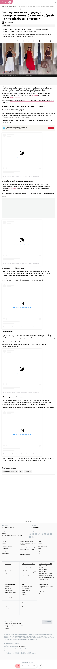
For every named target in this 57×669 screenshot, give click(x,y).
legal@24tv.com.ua (21, 646)
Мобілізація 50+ (43, 569)
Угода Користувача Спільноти (27, 549)
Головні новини (8, 566)
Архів (39, 548)
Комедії (24, 592)
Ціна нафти (7, 586)
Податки (7, 595)
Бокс (23, 604)
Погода (6, 576)
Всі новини (8, 564)
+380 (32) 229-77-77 (12, 645)
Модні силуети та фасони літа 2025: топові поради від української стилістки (28, 101)
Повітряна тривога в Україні (29, 572)
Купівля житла (8, 606)
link (30, 534)
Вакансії (40, 543)
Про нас (4, 541)
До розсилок (47, 621)
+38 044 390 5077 (34, 527)
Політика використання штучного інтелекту (28, 544)
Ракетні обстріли (26, 566)
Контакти (40, 541)
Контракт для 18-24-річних (45, 573)
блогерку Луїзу (15, 97)
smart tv (25, 653)
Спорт (23, 603)
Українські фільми (26, 588)
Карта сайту (41, 551)
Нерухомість (8, 603)
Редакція (4, 543)
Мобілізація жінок (43, 571)
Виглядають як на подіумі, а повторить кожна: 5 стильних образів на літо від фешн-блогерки (37, 6)
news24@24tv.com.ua (8, 527)
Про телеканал (5, 548)
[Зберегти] (50, 41)
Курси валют (8, 588)
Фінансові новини (9, 590)
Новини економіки (10, 584)
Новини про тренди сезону (11, 6)
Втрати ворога (25, 578)
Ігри (39, 553)
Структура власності (42, 546)
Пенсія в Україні (8, 598)
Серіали (24, 594)
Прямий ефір (8, 570)
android (8, 653)
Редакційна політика (7, 546)
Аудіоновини (8, 574)
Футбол (24, 606)
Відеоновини (8, 572)
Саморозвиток (42, 593)
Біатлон (24, 610)
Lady (3, 6)
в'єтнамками (12, 188)
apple (16, 653)
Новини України (8, 568)
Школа (40, 589)
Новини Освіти (43, 584)
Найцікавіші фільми (27, 586)
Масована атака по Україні (28, 574)
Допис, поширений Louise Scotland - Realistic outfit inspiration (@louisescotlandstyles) (23, 176)
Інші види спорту (26, 613)
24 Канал (34, 95)
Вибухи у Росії (25, 576)
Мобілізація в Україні (45, 564)
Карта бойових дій (26, 568)
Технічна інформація (25, 554)
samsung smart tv (33, 653)
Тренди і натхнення (9, 608)
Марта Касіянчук (9, 22)
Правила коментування (25, 552)
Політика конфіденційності (26, 541)
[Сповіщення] (55, 2)
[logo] (9, 2)
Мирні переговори (26, 570)
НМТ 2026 (41, 591)
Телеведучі (4, 551)
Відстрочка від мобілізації (45, 575)
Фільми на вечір (26, 590)
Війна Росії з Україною (28, 564)
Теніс (23, 608)
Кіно (23, 584)
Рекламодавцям (5, 553)
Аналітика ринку (9, 604)
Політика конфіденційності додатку (28, 547)
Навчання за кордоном (44, 595)
